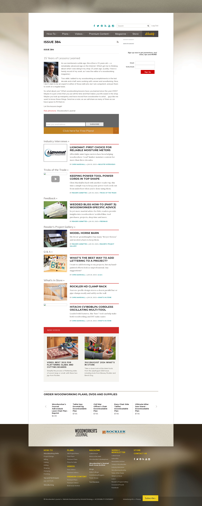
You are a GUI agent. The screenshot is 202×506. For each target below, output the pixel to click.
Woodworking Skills (51, 453)
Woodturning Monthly (119, 470)
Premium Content (99, 33)
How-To (51, 33)
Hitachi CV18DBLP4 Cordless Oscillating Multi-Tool (91, 308)
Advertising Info (128, 499)
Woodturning (49, 485)
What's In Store (53, 280)
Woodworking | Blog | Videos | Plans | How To (61, 21)
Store (136, 33)
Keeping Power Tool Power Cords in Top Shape (91, 177)
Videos (79, 33)
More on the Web (95, 456)
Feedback (49, 198)
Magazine (120, 33)
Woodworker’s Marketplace (98, 459)
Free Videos (71, 469)
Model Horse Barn (84, 233)
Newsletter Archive (118, 461)
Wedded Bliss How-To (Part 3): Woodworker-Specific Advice (93, 206)
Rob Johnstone (50, 111)
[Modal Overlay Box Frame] (81, 120)
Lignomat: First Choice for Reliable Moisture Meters (91, 149)
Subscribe (115, 458)
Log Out (154, 26)
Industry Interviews (55, 141)
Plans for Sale (72, 462)
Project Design (49, 456)
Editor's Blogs (94, 472)
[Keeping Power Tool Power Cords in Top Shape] (55, 179)
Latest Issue (93, 453)
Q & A (47, 251)
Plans (65, 33)
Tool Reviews (94, 482)
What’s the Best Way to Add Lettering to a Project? (92, 259)
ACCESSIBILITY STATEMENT (104, 499)
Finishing (47, 474)
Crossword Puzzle (118, 485)
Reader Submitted (79, 193)
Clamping (47, 471)
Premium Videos (72, 472)
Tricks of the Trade (55, 169)
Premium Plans (72, 459)
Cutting (46, 462)
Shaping (46, 468)
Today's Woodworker (119, 464)
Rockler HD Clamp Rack (88, 286)
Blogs (91, 469)
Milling (46, 459)
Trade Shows (93, 478)
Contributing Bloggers (96, 475)
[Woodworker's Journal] (88, 433)
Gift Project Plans (73, 453)
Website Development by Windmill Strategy (78, 499)
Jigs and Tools (48, 481)
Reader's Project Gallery (58, 227)
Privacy (138, 499)
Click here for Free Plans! (78, 130)
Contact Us (140, 454)
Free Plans (70, 456)
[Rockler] (114, 433)
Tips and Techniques (51, 478)
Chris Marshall (78, 164)
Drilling (46, 465)
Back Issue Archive (73, 486)
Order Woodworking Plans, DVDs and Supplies (80, 394)
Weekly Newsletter (118, 451)
